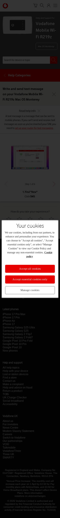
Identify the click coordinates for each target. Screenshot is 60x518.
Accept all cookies (30, 268)
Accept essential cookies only (29, 279)
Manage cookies (30, 290)
